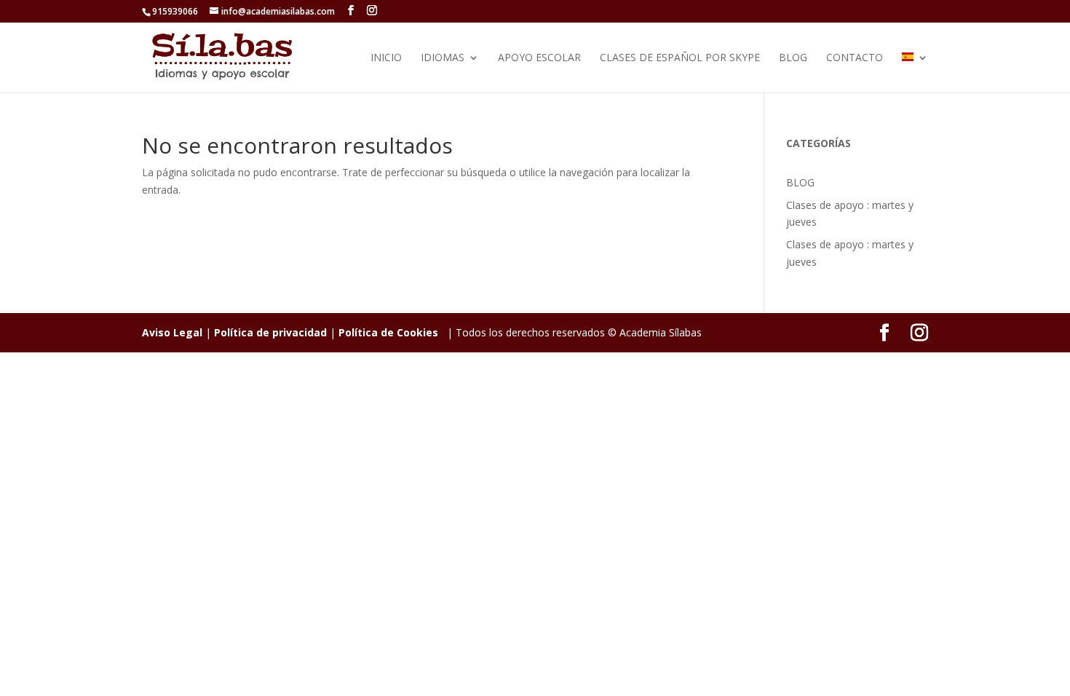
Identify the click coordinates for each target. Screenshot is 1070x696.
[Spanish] (915, 72)
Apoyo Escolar (539, 58)
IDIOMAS (442, 58)
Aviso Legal (172, 332)
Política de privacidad (270, 332)
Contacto (854, 58)
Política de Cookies (388, 332)
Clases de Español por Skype (680, 58)
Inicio (386, 58)
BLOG (793, 58)
